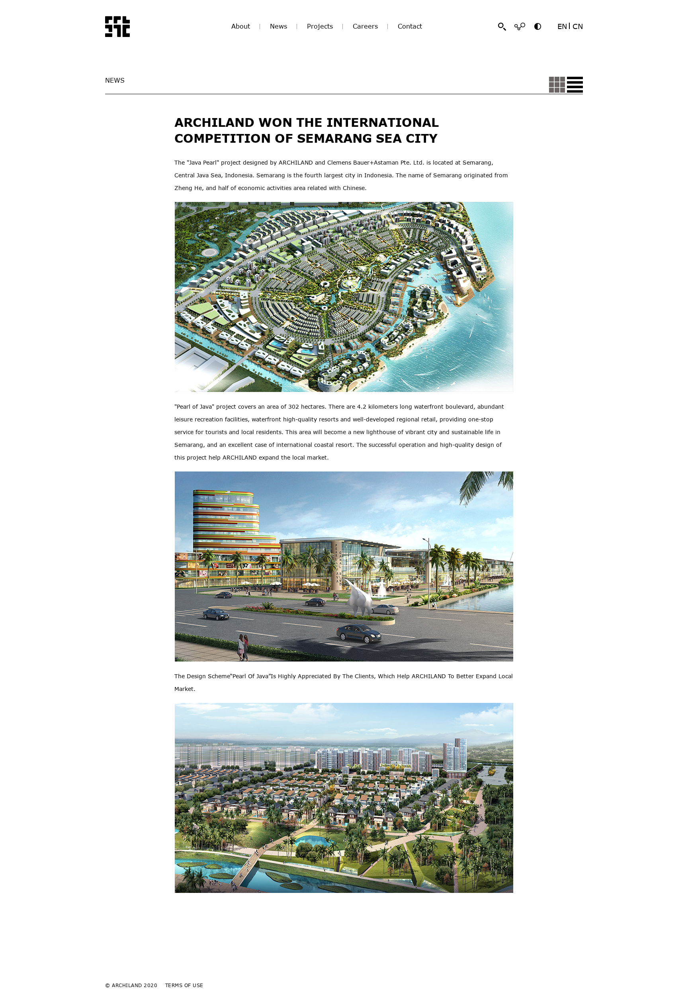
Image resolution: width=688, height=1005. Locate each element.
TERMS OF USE (184, 985)
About (240, 26)
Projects (320, 26)
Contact (410, 26)
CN (578, 26)
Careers (365, 26)
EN (562, 26)
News (278, 26)
